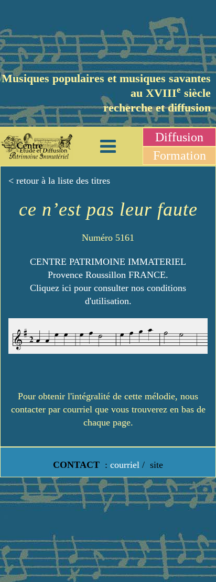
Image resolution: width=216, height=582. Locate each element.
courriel (124, 465)
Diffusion (179, 137)
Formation (179, 155)
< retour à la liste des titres (59, 180)
